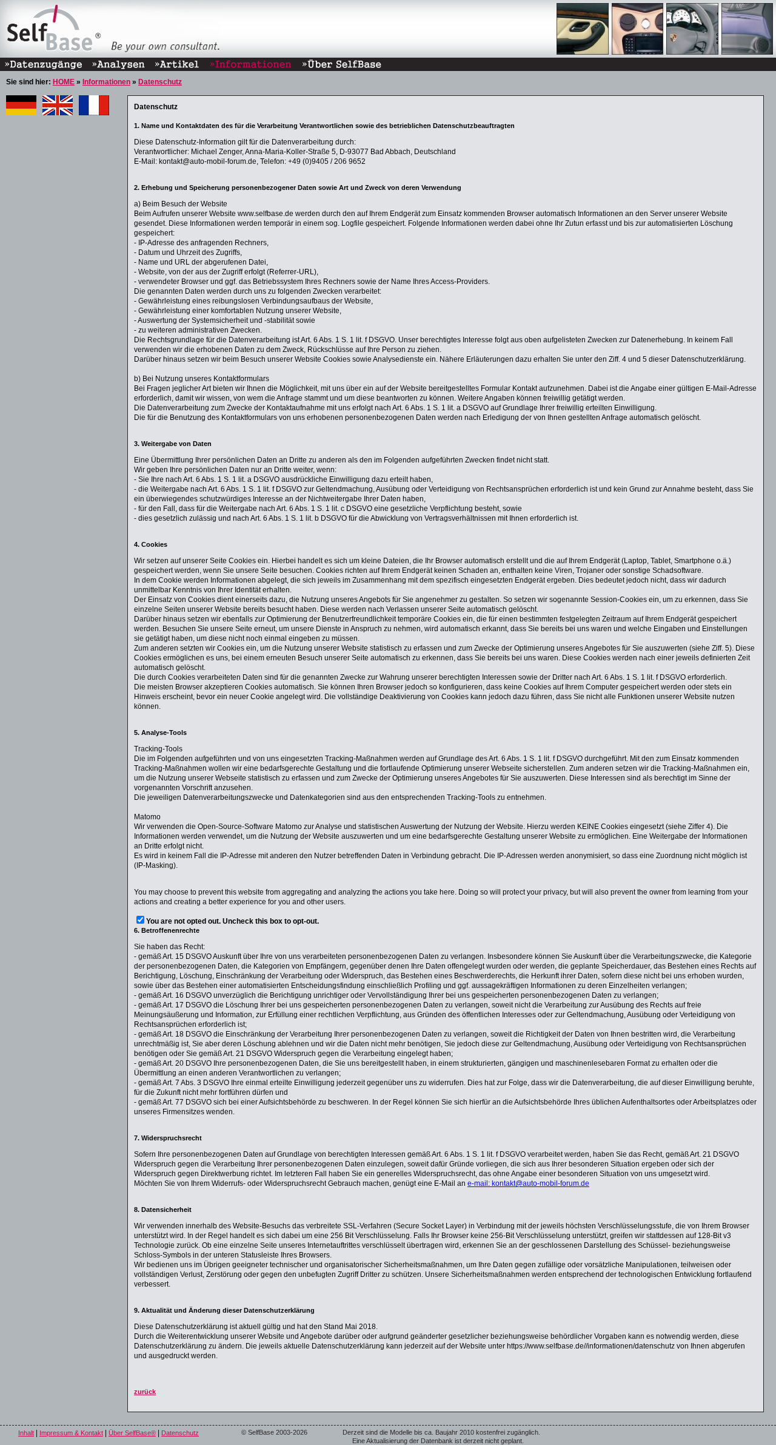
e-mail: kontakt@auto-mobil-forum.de (528, 1183)
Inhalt (26, 1433)
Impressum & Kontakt (71, 1433)
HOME (64, 82)
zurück (145, 1391)
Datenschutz (160, 82)
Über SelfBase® (132, 1433)
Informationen (106, 82)
